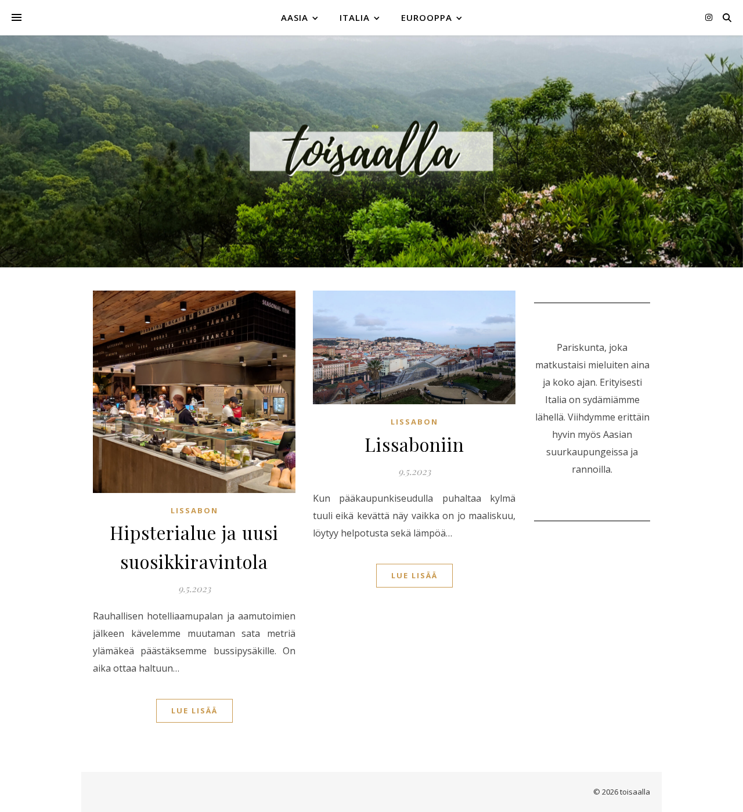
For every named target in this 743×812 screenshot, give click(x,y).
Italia (355, 17)
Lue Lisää (194, 710)
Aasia (294, 17)
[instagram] (708, 17)
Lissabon (194, 510)
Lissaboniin (414, 444)
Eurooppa (426, 17)
